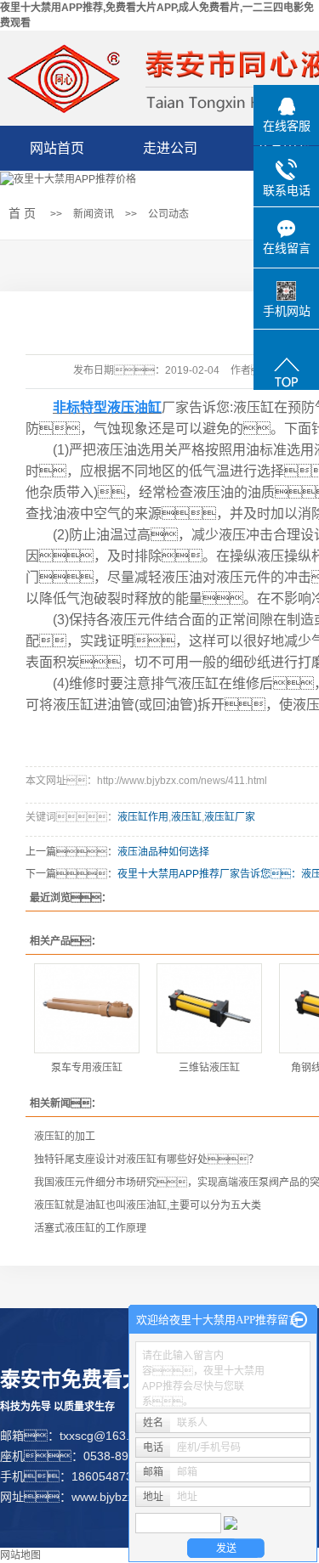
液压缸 (186, 817)
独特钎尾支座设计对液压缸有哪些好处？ (146, 1159)
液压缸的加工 (64, 1137)
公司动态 (168, 214)
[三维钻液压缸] (209, 1008)
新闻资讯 (93, 214)
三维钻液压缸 (209, 1068)
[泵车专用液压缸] (87, 1008)
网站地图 (20, 1555)
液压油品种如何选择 (163, 852)
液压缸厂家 (229, 817)
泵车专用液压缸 (86, 1068)
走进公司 (170, 148)
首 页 (22, 213)
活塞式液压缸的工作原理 (90, 1228)
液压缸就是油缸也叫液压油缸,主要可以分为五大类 (147, 1205)
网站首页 (57, 148)
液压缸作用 (142, 817)
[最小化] (299, 1320)
